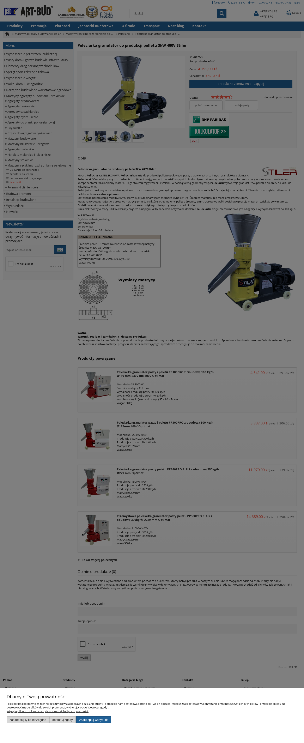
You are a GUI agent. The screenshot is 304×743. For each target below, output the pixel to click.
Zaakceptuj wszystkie (93, 719)
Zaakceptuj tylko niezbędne (28, 719)
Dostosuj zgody (62, 719)
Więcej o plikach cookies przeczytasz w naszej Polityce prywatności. (48, 711)
